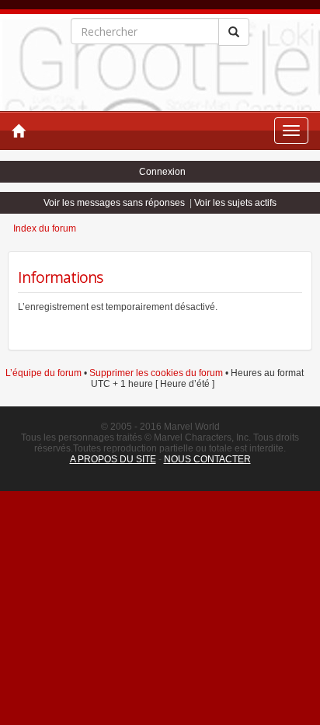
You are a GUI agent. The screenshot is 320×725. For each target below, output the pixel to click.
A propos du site (113, 459)
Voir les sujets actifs (235, 202)
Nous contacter (207, 459)
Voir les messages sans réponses (114, 202)
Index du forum (44, 228)
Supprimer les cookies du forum (156, 373)
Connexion (162, 171)
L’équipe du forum (43, 373)
